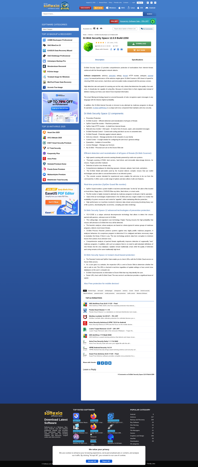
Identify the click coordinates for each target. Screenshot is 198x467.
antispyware (117, 290)
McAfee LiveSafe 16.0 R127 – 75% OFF (103, 316)
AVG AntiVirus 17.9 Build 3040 (100, 335)
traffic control (131, 293)
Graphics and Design (137, 436)
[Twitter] (151, 3)
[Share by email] (121, 49)
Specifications (137, 60)
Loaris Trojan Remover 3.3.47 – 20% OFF (104, 329)
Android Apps (92, 290)
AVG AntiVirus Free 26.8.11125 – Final (103, 303)
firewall (125, 76)
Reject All (106, 461)
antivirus (125, 290)
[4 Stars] (103, 43)
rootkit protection (109, 293)
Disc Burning (134, 425)
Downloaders (134, 441)
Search (149, 14)
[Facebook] (148, 3)
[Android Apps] (101, 29)
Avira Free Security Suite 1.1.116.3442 (103, 341)
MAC (123, 8)
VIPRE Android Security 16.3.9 (100, 348)
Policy (110, 2)
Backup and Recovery (137, 419)
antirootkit (112, 76)
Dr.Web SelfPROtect (100, 108)
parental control (98, 293)
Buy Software (134, 422)
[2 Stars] (99, 43)
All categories (134, 444)
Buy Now (98, 8)
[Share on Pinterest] (118, 49)
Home (84, 34)
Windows (112, 8)
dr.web (131, 290)
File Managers (135, 430)
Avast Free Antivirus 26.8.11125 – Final (104, 354)
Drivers (132, 428)
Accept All (92, 461)
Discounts (85, 8)
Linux (133, 8)
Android (152, 8)
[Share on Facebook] (111, 49)
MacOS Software (88, 293)
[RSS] (155, 3)
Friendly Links (118, 2)
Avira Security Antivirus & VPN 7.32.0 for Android (107, 322)
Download (141, 44)
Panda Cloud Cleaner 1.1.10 (99, 310)
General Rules (103, 2)
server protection (121, 293)
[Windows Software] (94, 29)
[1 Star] (96, 43)
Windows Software (142, 293)
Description (99, 60)
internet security (145, 290)
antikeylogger (108, 290)
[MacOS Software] (97, 29)
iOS (141, 8)
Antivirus (90, 34)
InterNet (133, 438)
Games (132, 433)
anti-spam (100, 290)
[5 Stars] (105, 43)
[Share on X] (114, 49)
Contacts (125, 2)
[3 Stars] (101, 43)
